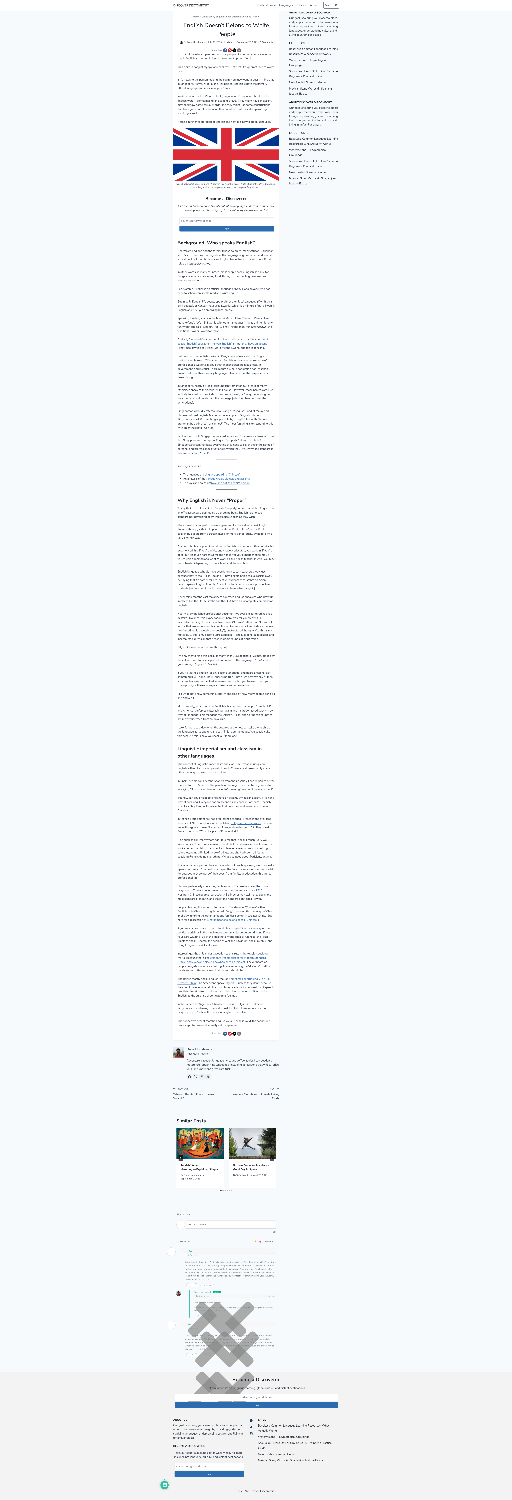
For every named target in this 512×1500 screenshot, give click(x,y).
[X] (234, 50)
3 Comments (266, 42)
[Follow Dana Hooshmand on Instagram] (202, 1077)
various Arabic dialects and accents (228, 479)
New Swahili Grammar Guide (307, 82)
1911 (259, 890)
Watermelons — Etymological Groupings (283, 1437)
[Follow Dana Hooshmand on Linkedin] (208, 1077)
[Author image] (181, 42)
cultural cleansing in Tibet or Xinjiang (238, 928)
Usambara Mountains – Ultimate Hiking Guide (254, 1093)
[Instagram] (251, 1433)
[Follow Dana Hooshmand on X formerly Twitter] (195, 1077)
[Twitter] (251, 1427)
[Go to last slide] (181, 1158)
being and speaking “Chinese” (221, 474)
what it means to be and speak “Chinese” (232, 920)
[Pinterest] (230, 50)
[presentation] (200, 1143)
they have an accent (254, 344)
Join (227, 228)
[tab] (221, 1190)
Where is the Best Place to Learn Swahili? (193, 1093)
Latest (303, 5)
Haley (189, 1251)
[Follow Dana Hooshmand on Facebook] (189, 1077)
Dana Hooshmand (196, 42)
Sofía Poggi (242, 1175)
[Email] (239, 50)
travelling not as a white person (230, 483)
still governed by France (246, 823)
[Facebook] (225, 50)
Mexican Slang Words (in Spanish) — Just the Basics (290, 1460)
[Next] (272, 1158)
